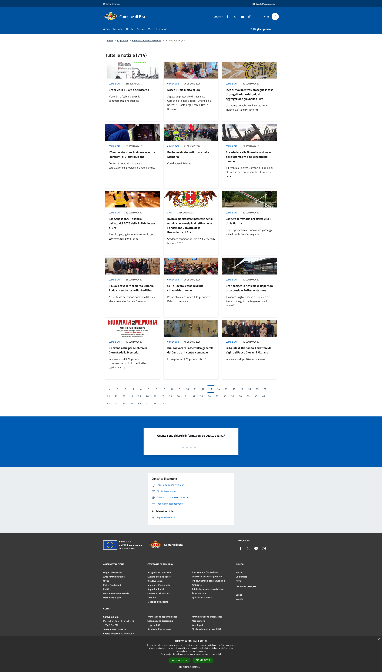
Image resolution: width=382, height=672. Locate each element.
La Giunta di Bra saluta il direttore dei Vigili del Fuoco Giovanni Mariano (249, 350)
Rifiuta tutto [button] (203, 660)
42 (108, 403)
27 (155, 396)
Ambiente (197, 585)
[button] (191, 666)
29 (170, 396)
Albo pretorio (198, 621)
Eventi (239, 594)
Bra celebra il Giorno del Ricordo (129, 89)
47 (147, 403)
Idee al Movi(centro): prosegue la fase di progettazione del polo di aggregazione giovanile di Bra (249, 94)
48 (155, 403)
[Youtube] (241, 16)
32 (193, 396)
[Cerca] (275, 16)
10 (187, 389)
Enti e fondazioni (112, 585)
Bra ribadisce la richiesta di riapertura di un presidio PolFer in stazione (249, 288)
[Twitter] (234, 16)
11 (195, 389)
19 (257, 389)
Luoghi (239, 599)
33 (201, 396)
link (219, 654)
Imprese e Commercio (158, 585)
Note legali (197, 625)
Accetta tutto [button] (179, 660)
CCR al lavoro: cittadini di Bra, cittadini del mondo (185, 288)
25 (139, 396)
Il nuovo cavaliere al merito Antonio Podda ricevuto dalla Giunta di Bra (131, 288)
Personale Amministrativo (116, 593)
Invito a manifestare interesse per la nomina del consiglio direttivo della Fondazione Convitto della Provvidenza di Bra (190, 225)
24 (131, 396)
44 (124, 403)
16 (234, 389)
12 (203, 389)
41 (263, 396)
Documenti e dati (112, 597)
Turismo (151, 597)
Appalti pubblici (155, 589)
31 (186, 396)
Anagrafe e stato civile (159, 572)
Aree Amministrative (114, 576)
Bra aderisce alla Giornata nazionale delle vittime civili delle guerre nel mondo (248, 156)
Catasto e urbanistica (158, 593)
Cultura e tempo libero (159, 576)
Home (110, 40)
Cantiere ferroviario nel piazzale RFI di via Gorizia (248, 221)
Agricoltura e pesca (202, 597)
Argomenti (122, 40)
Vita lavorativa (154, 581)
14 (218, 389)
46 (139, 403)
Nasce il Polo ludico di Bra (183, 89)
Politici (106, 589)
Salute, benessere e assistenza (208, 589)
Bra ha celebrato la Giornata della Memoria (188, 154)
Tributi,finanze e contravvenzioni (208, 580)
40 (256, 396)
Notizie (239, 572)
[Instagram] (249, 16)
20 (265, 389)
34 (209, 396)
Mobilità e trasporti (157, 601)
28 (162, 396)
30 (178, 396)
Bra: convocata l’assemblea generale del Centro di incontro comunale (190, 350)
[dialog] (191, 654)
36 (225, 396)
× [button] (379, 639)
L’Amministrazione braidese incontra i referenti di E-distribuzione (132, 154)
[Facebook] (226, 16)
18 (249, 389)
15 (226, 389)
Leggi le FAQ (153, 625)
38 (240, 396)
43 (116, 403)
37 (232, 396)
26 (147, 396)
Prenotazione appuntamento (162, 616)
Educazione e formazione (205, 572)
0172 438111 (120, 629)
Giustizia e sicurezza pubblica (207, 576)
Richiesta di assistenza (159, 629)
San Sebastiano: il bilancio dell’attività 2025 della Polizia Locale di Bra (132, 223)
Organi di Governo (112, 572)
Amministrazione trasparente (207, 616)
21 (108, 396)
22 (116, 396)
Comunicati (114, 83)
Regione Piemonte (112, 4)
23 (124, 396)
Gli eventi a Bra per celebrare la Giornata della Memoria (128, 350)
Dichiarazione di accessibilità (206, 629)
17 (241, 389)
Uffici (106, 581)
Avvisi (170, 212)
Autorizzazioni (199, 593)
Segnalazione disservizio (160, 621)
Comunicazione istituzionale (146, 40)
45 (131, 403)
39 (248, 396)
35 (217, 396)
